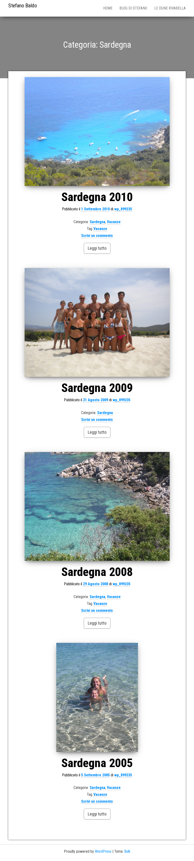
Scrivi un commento (97, 235)
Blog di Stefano (133, 8)
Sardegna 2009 (97, 388)
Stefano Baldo (22, 6)
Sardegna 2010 (97, 197)
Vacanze (114, 222)
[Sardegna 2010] (97, 131)
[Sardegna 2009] (97, 322)
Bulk (127, 851)
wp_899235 (123, 209)
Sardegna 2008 (97, 572)
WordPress (103, 851)
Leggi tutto (97, 248)
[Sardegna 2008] (97, 506)
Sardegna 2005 (97, 763)
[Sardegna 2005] (97, 697)
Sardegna (97, 222)
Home (107, 8)
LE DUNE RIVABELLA (170, 8)
